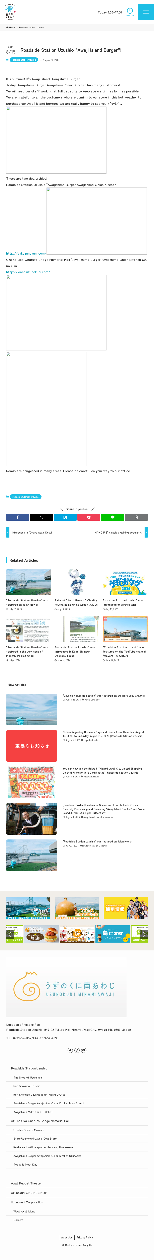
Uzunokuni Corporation (27, 1202)
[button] (17, 517)
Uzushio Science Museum (28, 1130)
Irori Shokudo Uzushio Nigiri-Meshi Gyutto (39, 1094)
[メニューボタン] (146, 12)
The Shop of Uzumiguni (28, 1077)
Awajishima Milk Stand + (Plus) (33, 1112)
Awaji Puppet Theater (26, 1183)
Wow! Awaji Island (24, 1211)
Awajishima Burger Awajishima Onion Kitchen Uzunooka (47, 1155)
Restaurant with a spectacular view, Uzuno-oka (43, 1147)
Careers (18, 1220)
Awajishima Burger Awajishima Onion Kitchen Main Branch (48, 1103)
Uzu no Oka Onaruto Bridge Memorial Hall (40, 1120)
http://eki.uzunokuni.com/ (26, 253)
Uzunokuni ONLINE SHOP (29, 1192)
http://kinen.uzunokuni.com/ (28, 271)
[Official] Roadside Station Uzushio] (10, 12)
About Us (66, 1237)
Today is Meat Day (25, 1164)
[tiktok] (77, 1050)
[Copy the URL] (136, 517)
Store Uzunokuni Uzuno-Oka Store (35, 1138)
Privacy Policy (85, 1237)
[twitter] (70, 1050)
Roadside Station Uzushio (24, 59)
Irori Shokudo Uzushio (26, 1086)
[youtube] (83, 1050)
